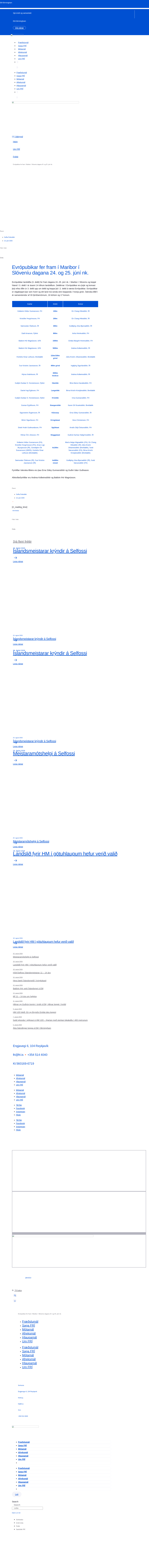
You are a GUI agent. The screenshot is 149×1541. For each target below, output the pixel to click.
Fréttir (15, 157)
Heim (15, 142)
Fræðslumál (23, 43)
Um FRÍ (21, 59)
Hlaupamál (23, 55)
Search (15, 1502)
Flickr (18, 1115)
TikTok (19, 1105)
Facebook (20, 1108)
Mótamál (22, 49)
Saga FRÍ (22, 46)
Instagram (20, 1111)
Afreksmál (22, 52)
